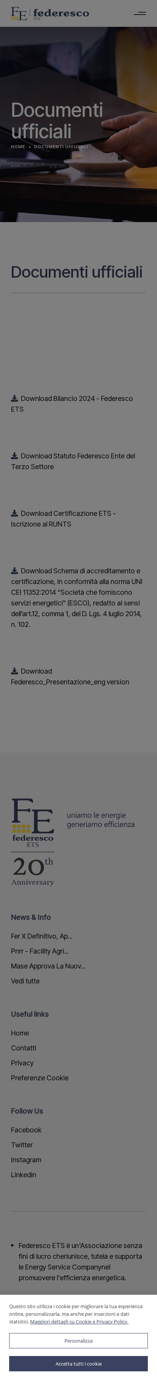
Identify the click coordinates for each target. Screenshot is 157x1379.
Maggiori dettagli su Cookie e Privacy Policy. (79, 1321)
